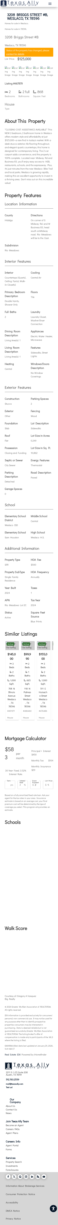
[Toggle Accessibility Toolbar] (53, 1208)
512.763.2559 (12, 1079)
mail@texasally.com (14, 1083)
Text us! (9, 1087)
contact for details (15, 53)
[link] (12, 680)
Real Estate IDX (13, 1054)
